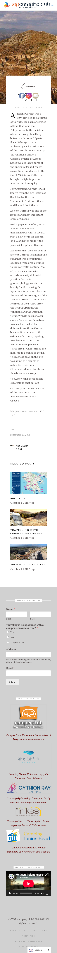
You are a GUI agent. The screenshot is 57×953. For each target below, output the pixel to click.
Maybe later (17, 642)
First (8, 619)
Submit (13, 682)
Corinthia (28, 86)
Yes (12, 632)
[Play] (10, 893)
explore (17, 411)
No (12, 637)
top (12, 429)
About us (18, 498)
